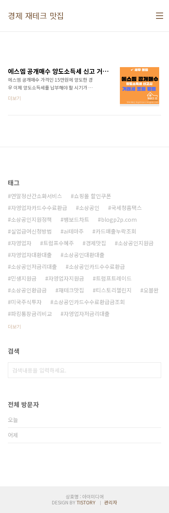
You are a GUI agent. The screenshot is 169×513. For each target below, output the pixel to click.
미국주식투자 (26, 302)
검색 (153, 370)
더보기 (14, 326)
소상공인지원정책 (31, 219)
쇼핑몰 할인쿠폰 (92, 196)
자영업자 (21, 243)
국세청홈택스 (126, 208)
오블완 (151, 290)
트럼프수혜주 (58, 243)
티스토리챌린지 (114, 290)
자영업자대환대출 (31, 255)
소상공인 (89, 208)
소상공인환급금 (29, 290)
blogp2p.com (119, 219)
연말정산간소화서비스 (36, 196)
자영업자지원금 (66, 278)
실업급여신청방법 (31, 231)
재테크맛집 (71, 290)
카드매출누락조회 (116, 231)
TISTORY (86, 502)
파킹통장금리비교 (31, 314)
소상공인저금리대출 (34, 266)
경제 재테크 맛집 (36, 15)
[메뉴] (159, 15)
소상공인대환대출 (84, 255)
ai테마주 (74, 231)
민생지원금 (24, 278)
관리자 (110, 502)
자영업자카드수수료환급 (39, 208)
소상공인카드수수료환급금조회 (89, 302)
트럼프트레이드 (114, 278)
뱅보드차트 (76, 219)
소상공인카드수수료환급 (97, 266)
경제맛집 (96, 243)
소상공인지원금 (136, 243)
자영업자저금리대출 (87, 314)
